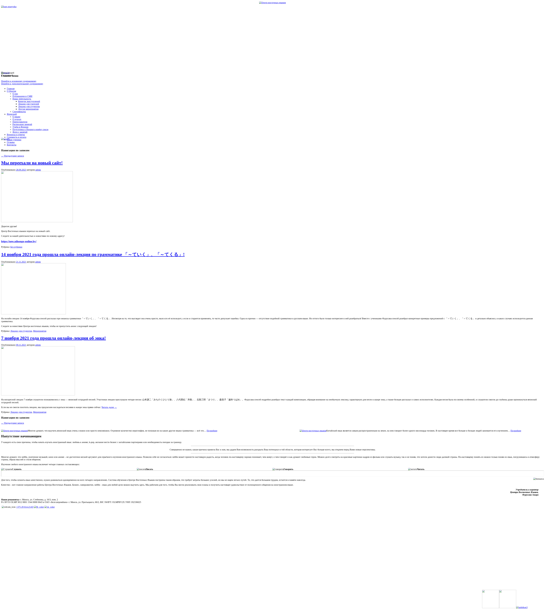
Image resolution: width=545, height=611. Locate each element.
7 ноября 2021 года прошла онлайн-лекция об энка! (53, 338)
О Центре (11, 91)
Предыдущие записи (12, 156)
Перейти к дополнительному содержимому (22, 84)
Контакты (11, 145)
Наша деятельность (21, 99)
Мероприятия (39, 331)
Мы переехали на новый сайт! (32, 162)
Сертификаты (19, 111)
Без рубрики (16, 247)
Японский (12, 114)
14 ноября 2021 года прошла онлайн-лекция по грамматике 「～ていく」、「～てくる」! (93, 254)
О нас (15, 93)
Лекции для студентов (29, 106)
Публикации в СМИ (22, 96)
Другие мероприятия (28, 109)
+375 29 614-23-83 (24, 507)
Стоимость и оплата (16, 137)
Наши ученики (14, 139)
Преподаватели (19, 122)
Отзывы (11, 142)
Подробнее (212, 430)
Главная (10, 88)
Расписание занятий (22, 124)
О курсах (16, 119)
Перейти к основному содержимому (18, 81)
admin (38, 170)
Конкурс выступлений (29, 101)
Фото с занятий (19, 132)
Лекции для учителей (28, 104)
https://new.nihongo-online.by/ (18, 241)
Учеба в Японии (20, 127)
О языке (16, 116)
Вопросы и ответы (16, 134)
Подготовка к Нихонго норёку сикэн (30, 129)
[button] (133, 73)
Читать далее (109, 407)
